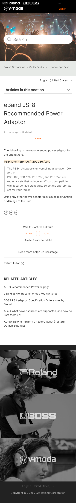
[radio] (29, 233)
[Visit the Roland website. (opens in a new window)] (38, 372)
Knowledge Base (60, 67)
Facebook (6, 212)
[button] (60, 3)
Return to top (12, 263)
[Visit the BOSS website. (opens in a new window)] (38, 416)
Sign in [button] (62, 8)
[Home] (11, 3)
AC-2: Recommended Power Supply (26, 287)
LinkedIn (16, 212)
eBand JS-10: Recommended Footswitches (30, 293)
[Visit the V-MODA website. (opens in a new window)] (38, 459)
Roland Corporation (14, 67)
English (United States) (54, 80)
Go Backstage (49, 252)
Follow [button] (38, 138)
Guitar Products (38, 67)
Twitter (11, 212)
